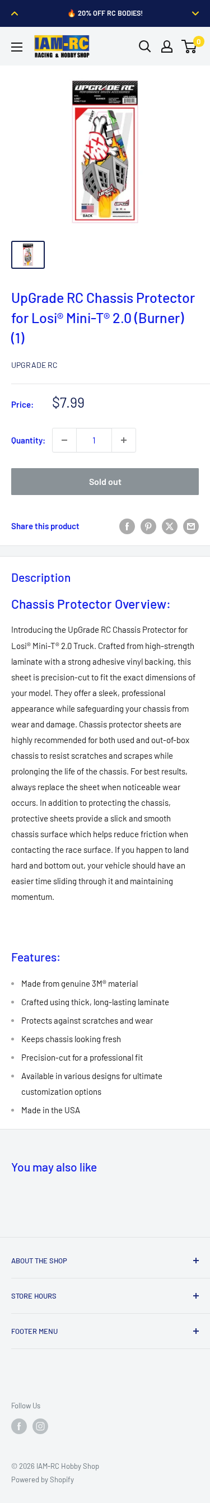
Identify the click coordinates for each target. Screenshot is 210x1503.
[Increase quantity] (124, 440)
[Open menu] (16, 47)
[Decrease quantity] (64, 440)
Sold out (105, 481)
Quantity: (28, 440)
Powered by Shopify (42, 1479)
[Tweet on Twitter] (170, 525)
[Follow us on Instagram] (40, 1426)
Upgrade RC (34, 365)
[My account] (166, 46)
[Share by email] (191, 525)
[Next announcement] (195, 13)
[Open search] (145, 46)
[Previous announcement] (14, 13)
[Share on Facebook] (127, 525)
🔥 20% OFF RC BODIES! (105, 12)
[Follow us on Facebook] (19, 1426)
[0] (190, 46)
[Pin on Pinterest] (148, 525)
